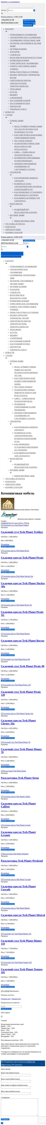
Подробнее (5, 544)
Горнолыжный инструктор (29, 24)
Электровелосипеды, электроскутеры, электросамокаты (20, 83)
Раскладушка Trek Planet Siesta (20, 777)
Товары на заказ (18, 109)
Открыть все (5, 999)
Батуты (13, 92)
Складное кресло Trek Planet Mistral (23, 915)
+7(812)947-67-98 (7, 20)
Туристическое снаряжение (24, 63)
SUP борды (15, 52)
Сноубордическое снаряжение (25, 37)
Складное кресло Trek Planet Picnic (22, 557)
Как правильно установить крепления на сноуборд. (26, 447)
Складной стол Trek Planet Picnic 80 (22, 666)
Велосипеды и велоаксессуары (26, 58)
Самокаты (15, 55)
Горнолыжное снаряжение (23, 35)
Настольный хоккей (20, 100)
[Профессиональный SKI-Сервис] (2, 1017)
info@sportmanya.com (9, 23)
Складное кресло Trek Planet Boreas (22, 640)
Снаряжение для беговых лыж (25, 40)
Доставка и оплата (15, 224)
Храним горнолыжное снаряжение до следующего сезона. (25, 166)
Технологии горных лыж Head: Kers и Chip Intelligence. (27, 146)
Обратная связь (29, 20)
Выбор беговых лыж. (24, 221)
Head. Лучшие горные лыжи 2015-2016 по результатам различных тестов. (28, 129)
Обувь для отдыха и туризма (24, 72)
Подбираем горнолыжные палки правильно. (25, 407)
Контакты (10, 227)
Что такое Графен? (23, 141)
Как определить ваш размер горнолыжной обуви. (25, 381)
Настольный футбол (20, 103)
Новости (9, 112)
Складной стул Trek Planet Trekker (22, 532)
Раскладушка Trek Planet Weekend (22, 860)
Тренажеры (15, 89)
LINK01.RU (30, 1062)
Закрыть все (16, 999)
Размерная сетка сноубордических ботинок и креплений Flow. (28, 186)
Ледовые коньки (18, 49)
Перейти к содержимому (10, 2)
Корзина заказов (14, 232)
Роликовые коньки (19, 60)
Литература (15, 106)
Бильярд (14, 95)
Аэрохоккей (16, 98)
